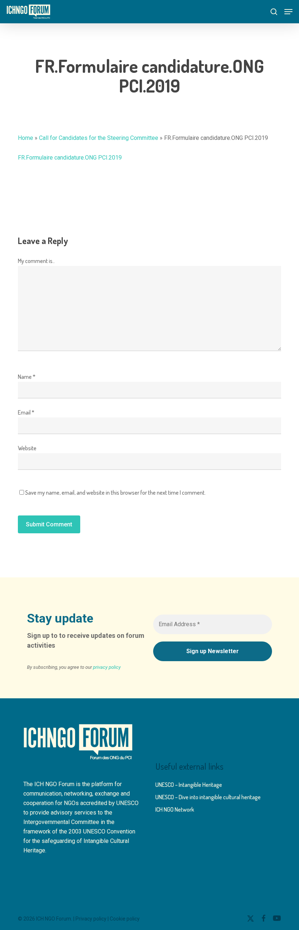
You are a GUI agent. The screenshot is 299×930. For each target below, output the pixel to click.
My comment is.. (36, 260)
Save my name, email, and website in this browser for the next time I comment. (115, 492)
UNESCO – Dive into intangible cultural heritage (208, 797)
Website (27, 448)
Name (26, 376)
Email (26, 412)
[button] (288, 11)
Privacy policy (90, 919)
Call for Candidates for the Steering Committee (98, 137)
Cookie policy (125, 919)
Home (25, 137)
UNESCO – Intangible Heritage (188, 784)
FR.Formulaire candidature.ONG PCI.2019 (70, 157)
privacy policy (107, 667)
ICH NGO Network (174, 809)
